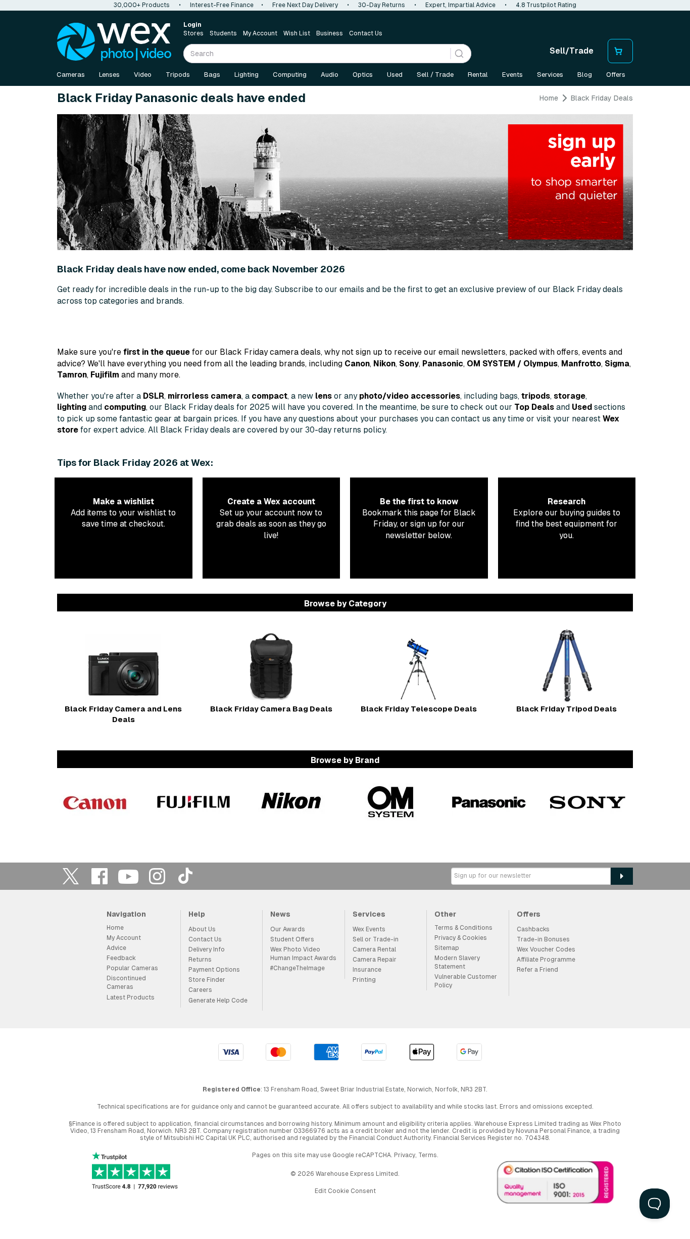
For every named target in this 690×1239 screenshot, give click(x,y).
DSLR (153, 396)
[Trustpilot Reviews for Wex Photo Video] (135, 1172)
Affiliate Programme (546, 959)
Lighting (246, 74)
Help (196, 914)
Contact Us (365, 33)
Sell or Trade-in (376, 939)
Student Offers (292, 939)
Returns (200, 959)
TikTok (186, 876)
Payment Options (214, 969)
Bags (212, 74)
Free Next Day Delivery (305, 5)
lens (323, 396)
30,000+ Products (142, 5)
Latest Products (131, 997)
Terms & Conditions (463, 927)
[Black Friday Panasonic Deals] (489, 801)
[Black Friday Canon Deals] (95, 801)
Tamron (72, 374)
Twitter (70, 876)
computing (125, 407)
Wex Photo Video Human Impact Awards (303, 954)
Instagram (157, 876)
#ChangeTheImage (297, 968)
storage (569, 396)
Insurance (367, 969)
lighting (71, 407)
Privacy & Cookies (460, 937)
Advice (116, 947)
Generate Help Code (218, 1000)
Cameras (71, 74)
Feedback (121, 958)
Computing (290, 74)
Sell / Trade (435, 74)
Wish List (296, 33)
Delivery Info (206, 949)
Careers (200, 989)
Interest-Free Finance (222, 5)
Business (329, 33)
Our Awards (287, 929)
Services (550, 74)
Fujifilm (104, 374)
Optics (363, 74)
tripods (535, 396)
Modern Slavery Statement (457, 962)
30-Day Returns (381, 5)
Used (395, 74)
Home (548, 98)
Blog (584, 74)
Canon (357, 363)
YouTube (128, 876)
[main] (345, 461)
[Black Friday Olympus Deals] (390, 801)
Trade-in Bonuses (543, 939)
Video (143, 74)
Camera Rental (374, 949)
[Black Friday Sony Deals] (587, 801)
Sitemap (446, 947)
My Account (260, 33)
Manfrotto (581, 363)
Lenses (109, 74)
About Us (202, 929)
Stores (193, 33)
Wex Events (369, 929)
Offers (615, 74)
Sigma (617, 363)
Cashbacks (533, 929)
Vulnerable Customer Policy (465, 981)
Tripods (178, 74)
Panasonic (442, 363)
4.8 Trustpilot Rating (546, 5)
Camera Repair (375, 959)
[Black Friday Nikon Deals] (292, 801)
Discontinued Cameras (126, 982)
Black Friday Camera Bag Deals (271, 708)
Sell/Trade (572, 51)
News (280, 914)
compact (269, 396)
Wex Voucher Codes (546, 949)
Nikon (384, 363)
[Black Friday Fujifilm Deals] (193, 801)
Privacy (404, 1155)
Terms (427, 1155)
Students (223, 33)
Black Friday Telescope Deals (419, 708)
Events (512, 74)
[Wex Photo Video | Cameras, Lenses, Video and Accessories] (114, 42)
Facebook (99, 876)
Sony (409, 363)
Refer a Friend (537, 969)
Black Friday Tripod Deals (566, 708)
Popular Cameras (132, 968)
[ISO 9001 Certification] (555, 1184)
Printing (364, 979)
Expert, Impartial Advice (460, 5)
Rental (478, 74)
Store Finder (206, 979)
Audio (329, 74)
